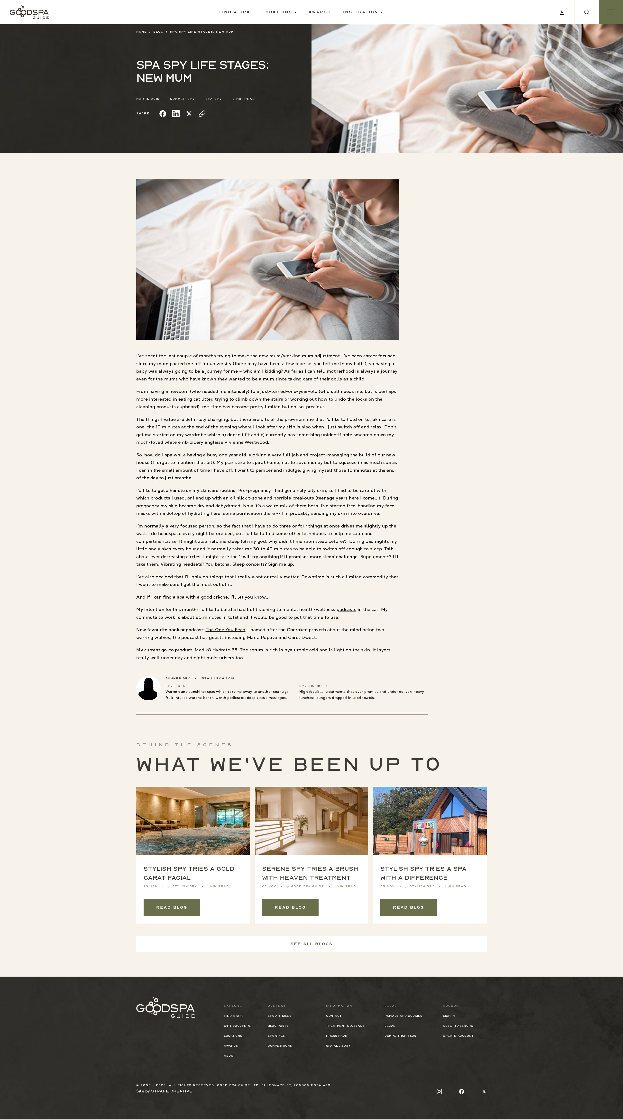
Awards (320, 12)
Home (141, 31)
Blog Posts (278, 1025)
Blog (158, 31)
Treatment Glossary (345, 1025)
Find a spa (234, 12)
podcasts (346, 609)
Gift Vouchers (237, 1025)
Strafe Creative (171, 1091)
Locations (277, 12)
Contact (334, 1015)
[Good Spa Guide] (29, 12)
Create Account (458, 1035)
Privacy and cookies (403, 1015)
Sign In (449, 1015)
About (229, 1055)
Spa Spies (276, 1035)
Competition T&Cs (400, 1035)
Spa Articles (279, 1015)
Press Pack (336, 1035)
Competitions (280, 1045)
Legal (390, 1025)
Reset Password (458, 1025)
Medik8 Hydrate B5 (216, 650)
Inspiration (360, 12)
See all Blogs (312, 944)
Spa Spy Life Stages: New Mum (202, 31)
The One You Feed (226, 629)
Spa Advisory (338, 1045)
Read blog (171, 907)
